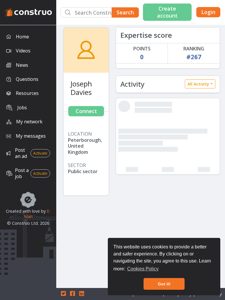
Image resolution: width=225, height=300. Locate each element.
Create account (167, 12)
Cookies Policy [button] (142, 268)
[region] (28, 162)
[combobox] (99, 12)
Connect (86, 111)
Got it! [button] (164, 284)
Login (208, 12)
